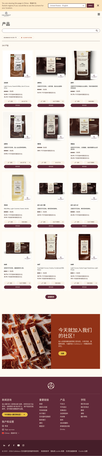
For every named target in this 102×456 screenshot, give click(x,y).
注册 (62, 353)
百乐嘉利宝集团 (44, 417)
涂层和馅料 (64, 413)
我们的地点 (85, 407)
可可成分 (63, 407)
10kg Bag (91, 101)
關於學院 (84, 417)
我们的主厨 (85, 404)
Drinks (62, 429)
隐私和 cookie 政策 (57, 451)
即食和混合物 (65, 426)
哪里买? (42, 426)
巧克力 (62, 404)
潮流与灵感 (43, 407)
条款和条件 (45, 451)
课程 (82, 413)
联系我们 (42, 420)
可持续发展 (43, 410)
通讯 (40, 423)
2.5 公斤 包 (24, 101)
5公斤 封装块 (91, 162)
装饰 (61, 420)
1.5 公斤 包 (57, 162)
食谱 (40, 404)
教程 (82, 410)
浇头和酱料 (64, 423)
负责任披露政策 (71, 451)
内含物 (62, 417)
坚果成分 (63, 410)
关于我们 (42, 413)
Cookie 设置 (83, 451)
